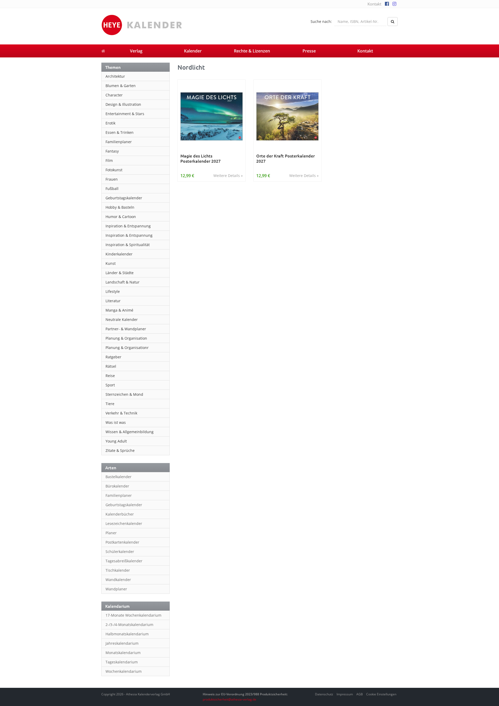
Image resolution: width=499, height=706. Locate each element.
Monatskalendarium (123, 652)
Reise (110, 375)
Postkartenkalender (122, 542)
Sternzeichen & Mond (124, 394)
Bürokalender (117, 486)
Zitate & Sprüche (120, 450)
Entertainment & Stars (125, 113)
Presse (309, 51)
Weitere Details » (228, 175)
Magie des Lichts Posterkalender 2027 (200, 158)
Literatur (113, 300)
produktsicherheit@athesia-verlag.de (229, 699)
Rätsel (111, 366)
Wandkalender (118, 579)
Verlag (136, 51)
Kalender (193, 51)
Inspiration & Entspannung (129, 235)
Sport (110, 384)
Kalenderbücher (120, 514)
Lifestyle (113, 291)
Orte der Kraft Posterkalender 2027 (285, 158)
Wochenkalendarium (124, 671)
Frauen (112, 179)
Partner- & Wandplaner (126, 328)
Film (109, 160)
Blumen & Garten (121, 85)
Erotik (110, 123)
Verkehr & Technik (121, 413)
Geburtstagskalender (124, 197)
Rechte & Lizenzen (252, 51)
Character (114, 95)
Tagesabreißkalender (124, 560)
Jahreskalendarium (122, 643)
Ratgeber (113, 356)
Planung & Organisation (126, 338)
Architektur (115, 76)
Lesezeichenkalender (124, 523)
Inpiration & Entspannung (128, 225)
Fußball (112, 188)
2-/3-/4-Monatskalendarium (129, 624)
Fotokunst (114, 169)
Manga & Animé (119, 310)
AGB (359, 694)
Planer (111, 532)
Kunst (111, 263)
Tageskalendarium (122, 661)
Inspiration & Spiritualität (128, 244)
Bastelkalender (119, 476)
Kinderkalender (119, 254)
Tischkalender (118, 570)
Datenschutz (324, 694)
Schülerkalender (120, 551)
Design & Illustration (123, 104)
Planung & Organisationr (127, 347)
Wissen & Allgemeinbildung (130, 431)
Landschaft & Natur (123, 282)
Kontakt (374, 3)
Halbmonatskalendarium (127, 633)
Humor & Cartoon (121, 216)
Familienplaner (119, 141)
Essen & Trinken (120, 132)
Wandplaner (116, 588)
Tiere (110, 403)
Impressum (345, 694)
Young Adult (116, 441)
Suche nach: (321, 21)
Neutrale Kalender (122, 319)
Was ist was (116, 422)
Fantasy (112, 151)
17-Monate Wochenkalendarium (133, 615)
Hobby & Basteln (120, 207)
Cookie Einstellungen (381, 694)
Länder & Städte (120, 272)
